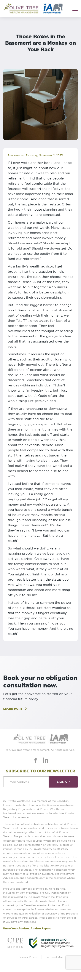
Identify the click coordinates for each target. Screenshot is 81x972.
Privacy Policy (28, 957)
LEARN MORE (12, 708)
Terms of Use (54, 957)
